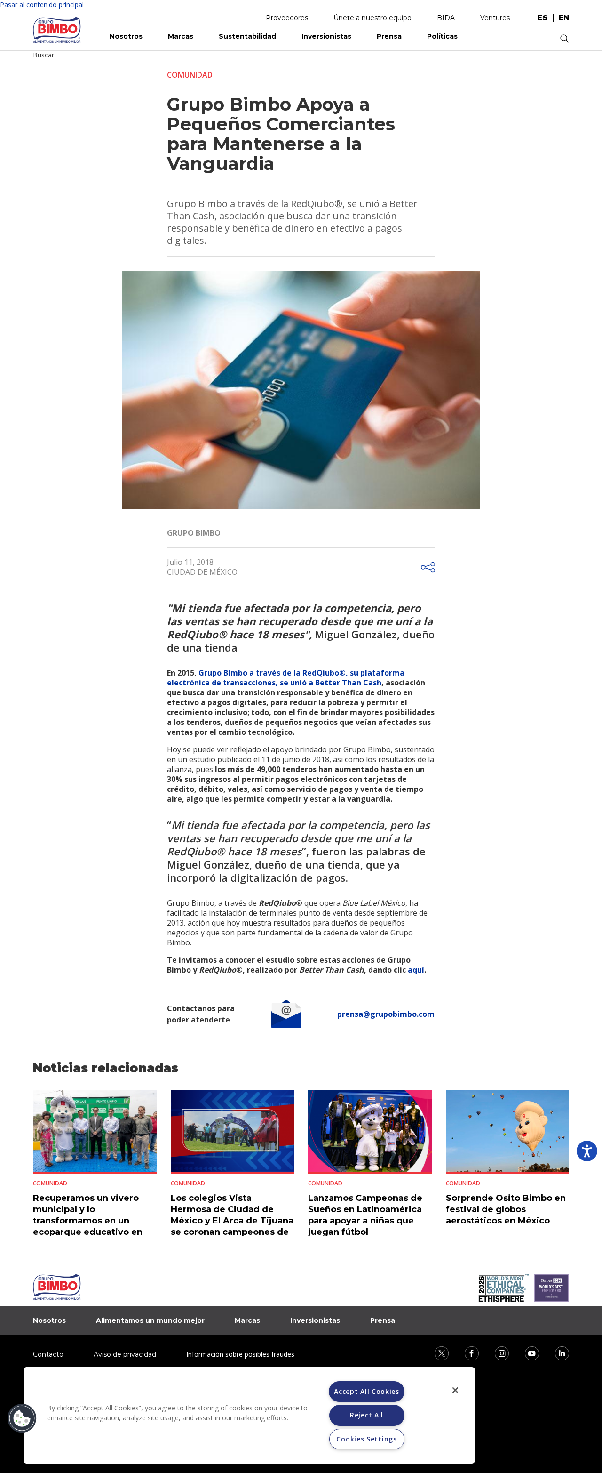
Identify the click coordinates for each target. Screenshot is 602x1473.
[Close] (455, 1390)
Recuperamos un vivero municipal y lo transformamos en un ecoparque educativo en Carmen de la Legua (88, 1220)
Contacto (48, 1354)
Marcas (180, 36)
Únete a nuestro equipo (372, 18)
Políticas (442, 36)
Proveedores (287, 18)
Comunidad (190, 75)
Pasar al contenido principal (42, 4)
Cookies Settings (366, 1438)
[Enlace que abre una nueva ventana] (435, 1352)
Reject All (366, 1414)
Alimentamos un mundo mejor (150, 1320)
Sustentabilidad (247, 36)
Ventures (495, 18)
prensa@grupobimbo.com (386, 1014)
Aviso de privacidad (125, 1354)
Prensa (389, 36)
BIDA (446, 18)
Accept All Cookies (366, 1391)
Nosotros (126, 36)
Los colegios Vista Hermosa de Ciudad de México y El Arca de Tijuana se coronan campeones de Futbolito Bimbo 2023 (232, 1220)
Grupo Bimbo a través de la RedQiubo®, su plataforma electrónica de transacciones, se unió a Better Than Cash (285, 678)
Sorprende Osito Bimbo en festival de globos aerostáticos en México (506, 1209)
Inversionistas (326, 36)
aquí (416, 970)
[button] (22, 1418)
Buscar (43, 54)
